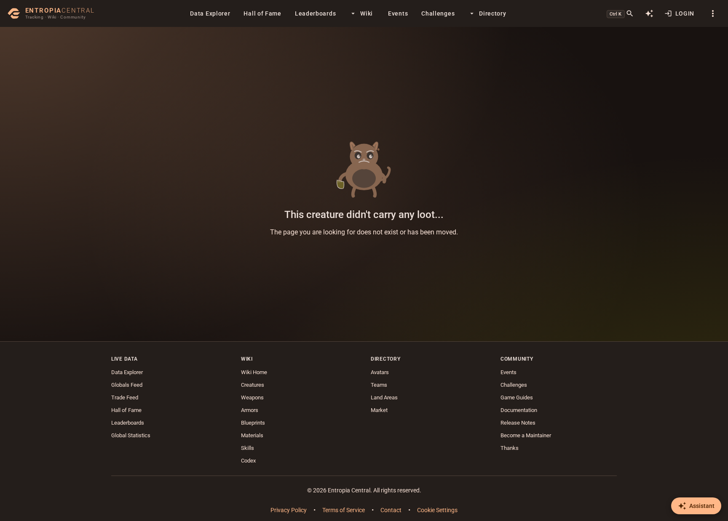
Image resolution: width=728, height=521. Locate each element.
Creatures (252, 385)
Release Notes (517, 423)
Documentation (518, 410)
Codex (248, 460)
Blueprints (253, 423)
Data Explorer (127, 372)
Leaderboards (127, 423)
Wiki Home (254, 372)
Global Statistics (130, 435)
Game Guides (516, 397)
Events (508, 372)
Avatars (380, 372)
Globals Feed (126, 385)
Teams (379, 385)
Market (379, 410)
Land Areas (384, 397)
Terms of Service (343, 510)
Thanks (509, 448)
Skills (247, 448)
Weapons (252, 397)
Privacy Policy (288, 510)
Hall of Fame (126, 410)
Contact (390, 510)
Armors (249, 410)
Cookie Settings (437, 510)
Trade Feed (124, 397)
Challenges (513, 385)
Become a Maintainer (525, 435)
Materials (252, 435)
